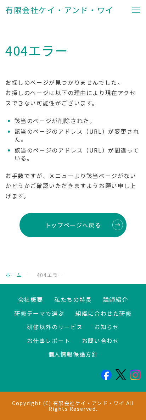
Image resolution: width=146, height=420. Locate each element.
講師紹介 (115, 299)
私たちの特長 (73, 299)
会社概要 (30, 299)
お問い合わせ (100, 340)
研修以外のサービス (55, 326)
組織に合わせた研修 (103, 313)
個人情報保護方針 (73, 354)
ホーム (13, 274)
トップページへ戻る (73, 225)
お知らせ (106, 326)
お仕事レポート (49, 340)
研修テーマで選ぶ (39, 313)
